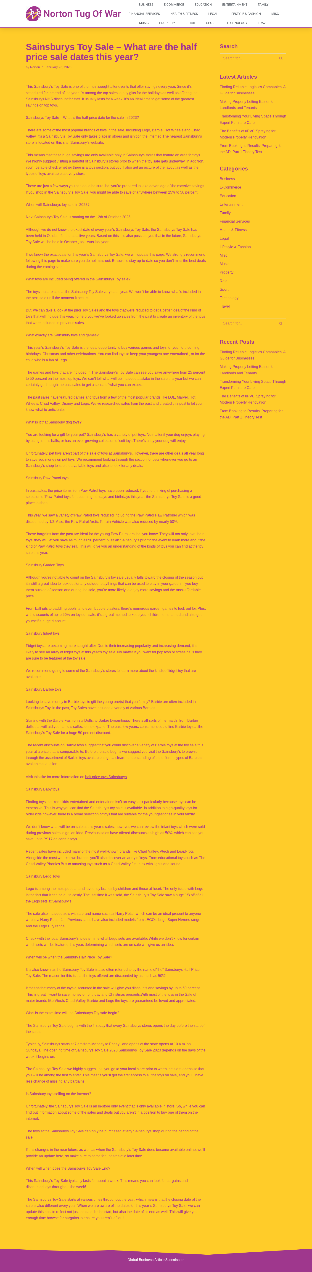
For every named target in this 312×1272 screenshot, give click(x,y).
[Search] (281, 58)
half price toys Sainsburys (106, 777)
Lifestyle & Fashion (245, 14)
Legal (213, 14)
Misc (275, 14)
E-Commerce (174, 4)
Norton (35, 67)
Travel (263, 23)
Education (203, 4)
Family (263, 4)
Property (167, 23)
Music (144, 23)
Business (146, 4)
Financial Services (144, 14)
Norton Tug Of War (82, 13)
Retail (190, 23)
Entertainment (234, 4)
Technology (237, 23)
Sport (211, 23)
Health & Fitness (184, 14)
